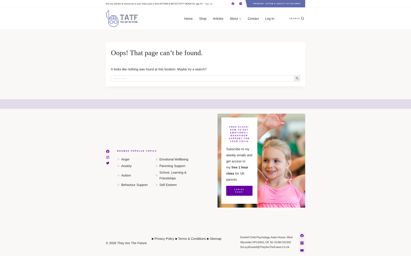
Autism (126, 175)
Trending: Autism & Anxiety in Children (276, 3)
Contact (253, 18)
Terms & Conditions (192, 238)
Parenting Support (172, 166)
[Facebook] (233, 3)
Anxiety (126, 166)
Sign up (208, 3)
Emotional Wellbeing (173, 159)
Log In (269, 18)
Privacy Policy (164, 238)
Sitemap (215, 238)
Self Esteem (168, 185)
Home (188, 18)
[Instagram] (240, 3)
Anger (125, 159)
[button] (282, 18)
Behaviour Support (134, 185)
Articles (218, 18)
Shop (202, 18)
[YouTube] (302, 250)
